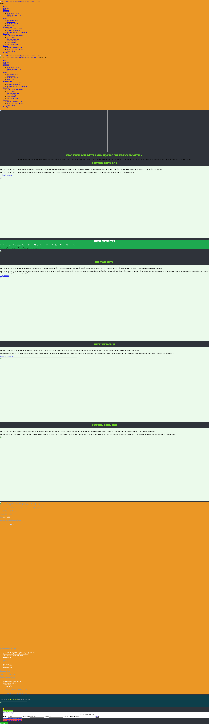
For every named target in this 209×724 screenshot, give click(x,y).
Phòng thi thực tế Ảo (13, 13)
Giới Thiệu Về (7, 681)
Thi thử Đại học (11, 17)
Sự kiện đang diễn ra (9, 683)
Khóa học (6, 10)
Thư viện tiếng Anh (13, 39)
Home (5, 6)
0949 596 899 (4, 723)
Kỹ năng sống (7, 27)
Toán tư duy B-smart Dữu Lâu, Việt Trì (15, 693)
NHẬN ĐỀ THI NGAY (6, 175)
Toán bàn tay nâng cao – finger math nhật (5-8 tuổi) (19, 652)
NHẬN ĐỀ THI (4, 276)
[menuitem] (5, 60)
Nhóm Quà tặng (11, 51)
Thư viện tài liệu (12, 41)
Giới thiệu (6, 8)
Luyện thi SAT (7, 667)
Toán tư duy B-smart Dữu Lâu (12, 718)
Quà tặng (6, 46)
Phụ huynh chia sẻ (12, 23)
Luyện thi (6, 11)
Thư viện (6, 34)
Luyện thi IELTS (8, 664)
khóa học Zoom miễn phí (14, 47)
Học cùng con (11, 22)
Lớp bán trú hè (11, 37)
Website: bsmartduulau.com (8, 511)
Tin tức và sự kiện (12, 20)
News (5, 18)
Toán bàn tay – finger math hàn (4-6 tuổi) (16, 654)
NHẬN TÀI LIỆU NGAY (7, 356)
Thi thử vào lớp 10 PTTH (14, 15)
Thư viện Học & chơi (13, 44)
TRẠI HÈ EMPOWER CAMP (15, 35)
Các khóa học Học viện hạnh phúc (17, 32)
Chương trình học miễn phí (15, 49)
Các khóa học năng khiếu (14, 29)
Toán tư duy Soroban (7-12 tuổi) (13, 655)
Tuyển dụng (10, 25)
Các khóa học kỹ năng (13, 30)
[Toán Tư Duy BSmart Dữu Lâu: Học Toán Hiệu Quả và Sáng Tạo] (20, 2)
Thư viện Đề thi (11, 42)
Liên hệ (5, 53)
